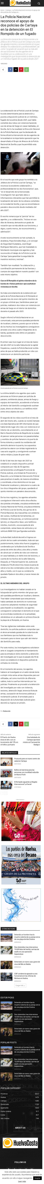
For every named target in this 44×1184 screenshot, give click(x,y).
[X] (15, 69)
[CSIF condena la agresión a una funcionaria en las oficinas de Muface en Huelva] (6, 977)
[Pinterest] (21, 69)
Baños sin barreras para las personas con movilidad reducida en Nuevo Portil (26, 772)
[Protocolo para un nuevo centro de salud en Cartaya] (6, 762)
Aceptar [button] (37, 1178)
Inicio (2, 10)
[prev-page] (2, 793)
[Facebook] (10, 69)
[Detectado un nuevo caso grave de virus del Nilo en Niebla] (6, 965)
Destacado (4, 788)
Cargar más (19, 985)
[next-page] (5, 793)
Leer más (22, 1181)
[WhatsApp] (26, 69)
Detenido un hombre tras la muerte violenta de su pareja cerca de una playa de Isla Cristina (27, 937)
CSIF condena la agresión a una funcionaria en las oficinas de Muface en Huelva (25, 976)
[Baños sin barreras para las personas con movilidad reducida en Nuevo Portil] (6, 773)
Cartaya (8, 10)
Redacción (6, 711)
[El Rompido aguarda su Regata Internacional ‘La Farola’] (6, 785)
